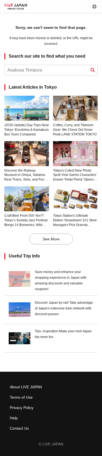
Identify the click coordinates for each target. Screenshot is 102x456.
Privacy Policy (21, 407)
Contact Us (19, 428)
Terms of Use (21, 397)
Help (14, 418)
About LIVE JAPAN (26, 387)
